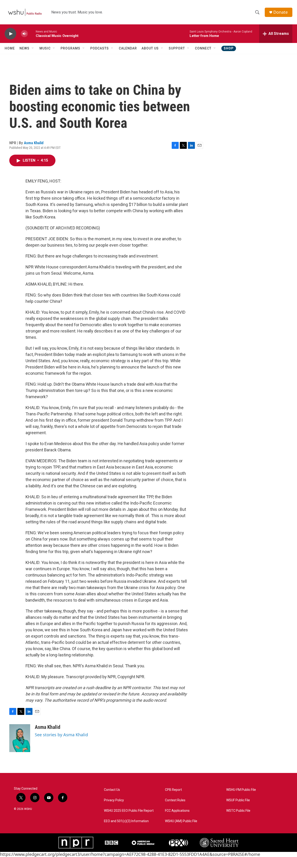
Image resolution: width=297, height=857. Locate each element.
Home (10, 48)
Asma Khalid (33, 142)
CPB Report (173, 790)
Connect (203, 48)
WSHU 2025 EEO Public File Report (129, 810)
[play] (10, 33)
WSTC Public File (238, 810)
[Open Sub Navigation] (33, 48)
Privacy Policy (114, 800)
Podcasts (99, 48)
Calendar (128, 48)
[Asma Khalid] (19, 738)
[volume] (24, 34)
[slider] (31, 33)
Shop (229, 48)
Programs (70, 48)
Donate (280, 12)
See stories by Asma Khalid (61, 734)
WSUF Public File (238, 800)
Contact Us (112, 790)
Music (45, 48)
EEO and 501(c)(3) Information (126, 821)
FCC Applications (177, 810)
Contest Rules (175, 800)
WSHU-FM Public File (241, 790)
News (24, 48)
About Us (150, 48)
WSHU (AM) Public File (181, 821)
